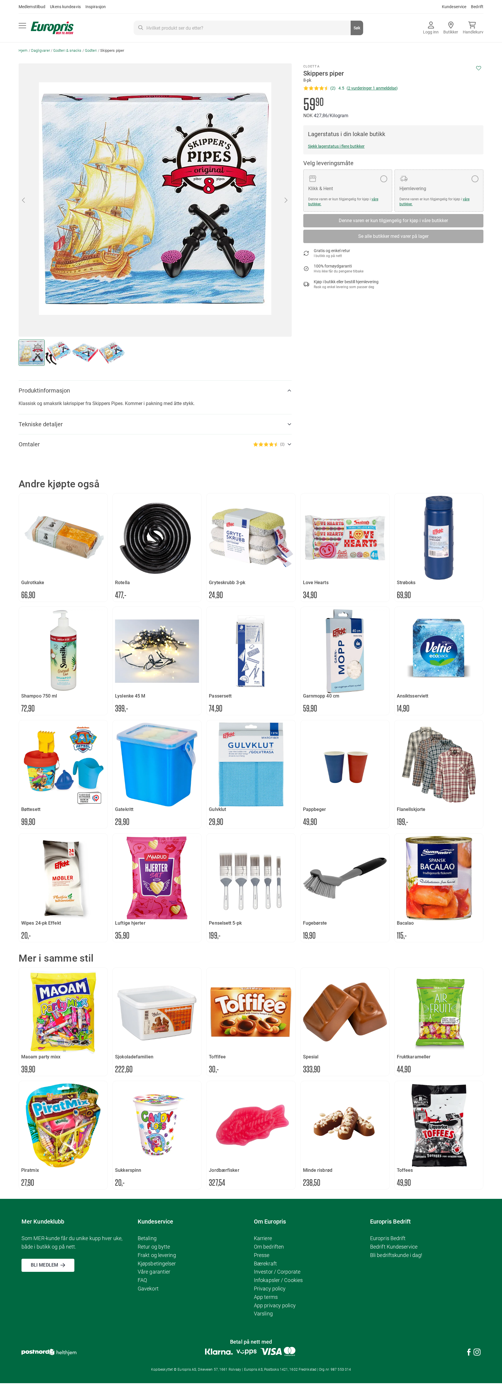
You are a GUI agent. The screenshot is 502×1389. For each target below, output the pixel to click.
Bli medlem (44, 1265)
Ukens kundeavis (65, 6)
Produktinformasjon (44, 390)
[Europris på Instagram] (477, 1353)
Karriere (263, 1238)
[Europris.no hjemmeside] (52, 28)
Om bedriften (269, 1247)
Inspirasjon (95, 6)
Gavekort (148, 1288)
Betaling (147, 1238)
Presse (262, 1255)
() (372, 88)
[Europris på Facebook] (469, 1353)
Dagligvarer (40, 50)
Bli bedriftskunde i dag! (396, 1255)
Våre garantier (154, 1272)
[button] (24, 200)
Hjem (23, 50)
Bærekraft (265, 1263)
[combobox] (248, 28)
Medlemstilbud (32, 6)
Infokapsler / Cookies (278, 1280)
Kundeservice (454, 6)
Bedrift (477, 6)
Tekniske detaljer (41, 424)
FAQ (142, 1280)
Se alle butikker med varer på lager (393, 236)
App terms (266, 1297)
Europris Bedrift (388, 1238)
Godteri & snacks (67, 50)
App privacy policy (275, 1305)
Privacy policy (270, 1288)
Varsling (263, 1313)
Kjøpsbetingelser (157, 1263)
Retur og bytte (154, 1247)
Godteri (91, 50)
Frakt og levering (157, 1255)
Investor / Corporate (277, 1272)
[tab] (155, 390)
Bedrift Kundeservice (393, 1247)
